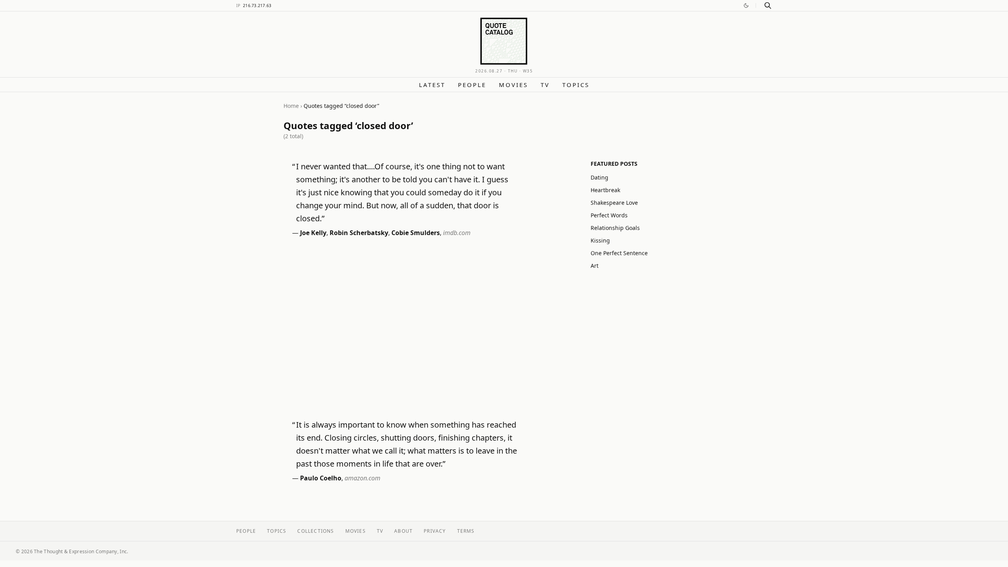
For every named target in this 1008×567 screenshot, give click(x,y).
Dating (599, 177)
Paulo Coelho (320, 478)
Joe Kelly (313, 232)
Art (594, 265)
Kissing (600, 240)
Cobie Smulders (415, 232)
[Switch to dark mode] (746, 5)
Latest (432, 85)
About (403, 531)
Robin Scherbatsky (359, 232)
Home (291, 105)
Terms (466, 531)
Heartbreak (605, 190)
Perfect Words (609, 215)
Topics (575, 85)
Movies (513, 85)
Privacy (435, 531)
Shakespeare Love (614, 202)
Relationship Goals (615, 228)
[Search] (768, 5)
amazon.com (362, 478)
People (472, 85)
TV (545, 85)
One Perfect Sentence (619, 253)
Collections (315, 531)
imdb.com (457, 232)
